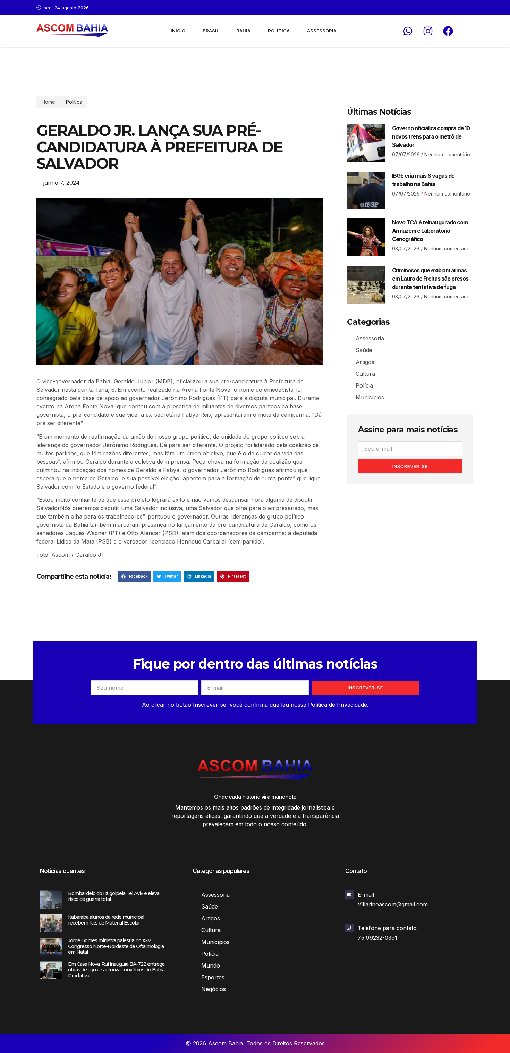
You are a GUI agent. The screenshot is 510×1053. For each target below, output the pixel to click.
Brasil (211, 30)
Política (279, 30)
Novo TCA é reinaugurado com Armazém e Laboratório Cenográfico (430, 230)
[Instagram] (428, 31)
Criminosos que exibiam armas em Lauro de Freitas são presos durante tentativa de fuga (430, 278)
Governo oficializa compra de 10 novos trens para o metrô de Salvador (431, 136)
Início (178, 30)
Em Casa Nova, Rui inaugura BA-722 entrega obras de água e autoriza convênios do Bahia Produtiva (116, 970)
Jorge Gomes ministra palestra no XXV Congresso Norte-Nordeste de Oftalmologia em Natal (116, 946)
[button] (134, 576)
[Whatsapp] (408, 31)
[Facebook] (448, 31)
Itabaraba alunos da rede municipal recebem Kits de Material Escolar (106, 920)
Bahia (243, 30)
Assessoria (322, 30)
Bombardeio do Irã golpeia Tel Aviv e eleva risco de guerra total (113, 896)
